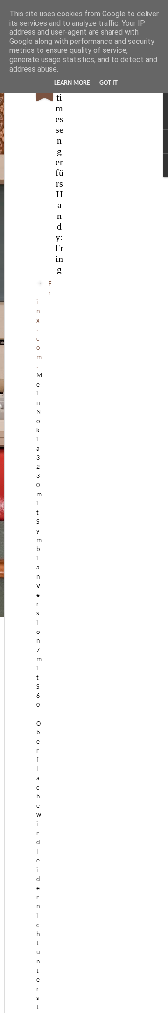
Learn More (72, 82)
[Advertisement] (87, 220)
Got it (108, 82)
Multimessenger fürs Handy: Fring (59, 172)
